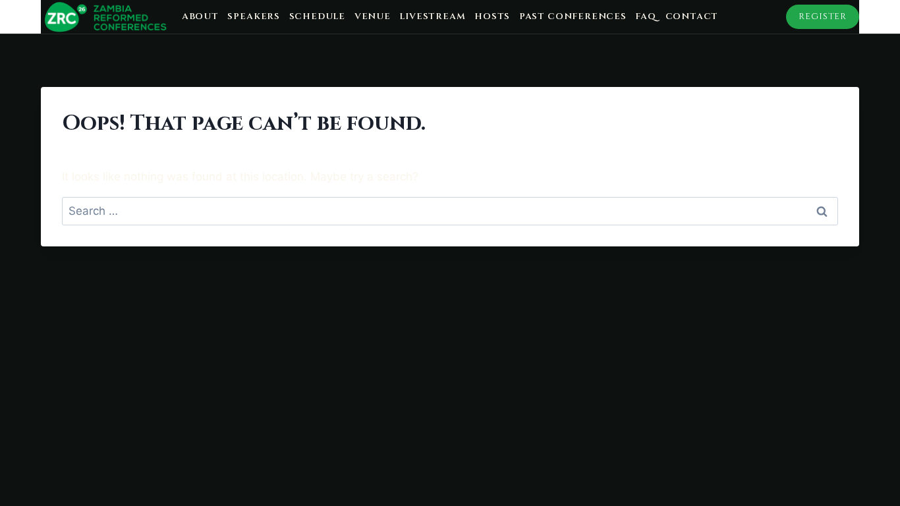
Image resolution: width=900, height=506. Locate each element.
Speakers (253, 16)
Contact (692, 16)
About (200, 16)
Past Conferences (573, 16)
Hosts (492, 16)
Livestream (432, 16)
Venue (372, 16)
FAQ (645, 16)
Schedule (317, 16)
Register (823, 16)
